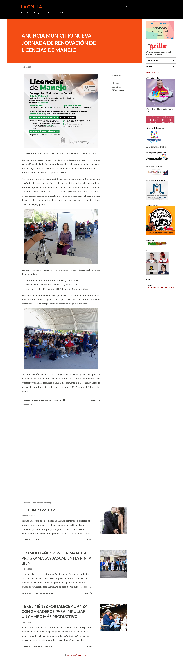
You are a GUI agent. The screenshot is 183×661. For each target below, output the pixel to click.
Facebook (24, 13)
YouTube (63, 13)
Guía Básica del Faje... (40, 510)
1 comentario (38, 540)
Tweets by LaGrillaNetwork (160, 287)
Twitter (50, 13)
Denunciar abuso (152, 72)
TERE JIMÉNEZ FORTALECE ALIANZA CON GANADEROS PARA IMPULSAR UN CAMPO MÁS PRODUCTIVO (55, 611)
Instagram (38, 13)
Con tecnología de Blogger (76, 655)
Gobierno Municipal (118, 90)
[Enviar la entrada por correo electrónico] (64, 401)
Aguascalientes (116, 87)
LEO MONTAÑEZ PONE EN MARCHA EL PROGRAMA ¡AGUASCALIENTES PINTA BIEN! (57, 558)
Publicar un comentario (43, 593)
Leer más (88, 540)
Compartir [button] (116, 75)
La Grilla (31, 6)
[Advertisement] (57, 475)
